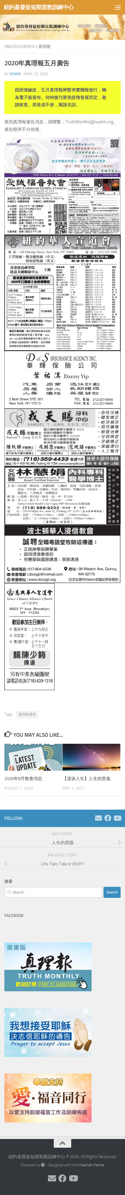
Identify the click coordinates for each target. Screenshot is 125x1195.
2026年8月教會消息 (23, 778)
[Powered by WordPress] (43, 1165)
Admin (15, 74)
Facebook (14, 915)
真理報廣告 (27, 714)
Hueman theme (91, 1165)
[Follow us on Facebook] (107, 818)
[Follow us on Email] (98, 818)
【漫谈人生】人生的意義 (86, 778)
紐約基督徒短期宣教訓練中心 (39, 7)
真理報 (44, 46)
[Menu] (117, 7)
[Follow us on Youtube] (117, 818)
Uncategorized (19, 46)
